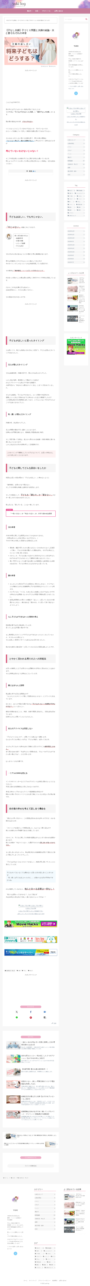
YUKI (76, 46)
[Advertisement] (30, 84)
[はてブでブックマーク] (45, 1012)
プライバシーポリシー (44, 1280)
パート (76, 147)
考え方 (31, 970)
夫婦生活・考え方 (10, 970)
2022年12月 (76, 245)
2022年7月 (76, 262)
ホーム (25, 1280)
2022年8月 (76, 258)
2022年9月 (76, 255)
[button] (45, 1017)
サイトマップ (32, 1280)
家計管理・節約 (76, 171)
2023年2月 (76, 241)
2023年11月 (76, 234)
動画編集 (76, 160)
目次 (30, 171)
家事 (76, 167)
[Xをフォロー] (76, 93)
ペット (76, 154)
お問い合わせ (62, 1280)
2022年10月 (76, 252)
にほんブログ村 (31, 908)
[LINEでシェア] (16, 1017)
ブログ (76, 150)
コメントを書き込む (31, 1166)
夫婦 (19, 970)
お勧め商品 (76, 143)
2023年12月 (76, 231)
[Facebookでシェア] (31, 1012)
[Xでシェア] (16, 1012)
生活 (76, 174)
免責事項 (54, 1280)
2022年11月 (76, 248)
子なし (25, 970)
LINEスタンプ (76, 140)
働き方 (76, 157)
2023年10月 (76, 238)
